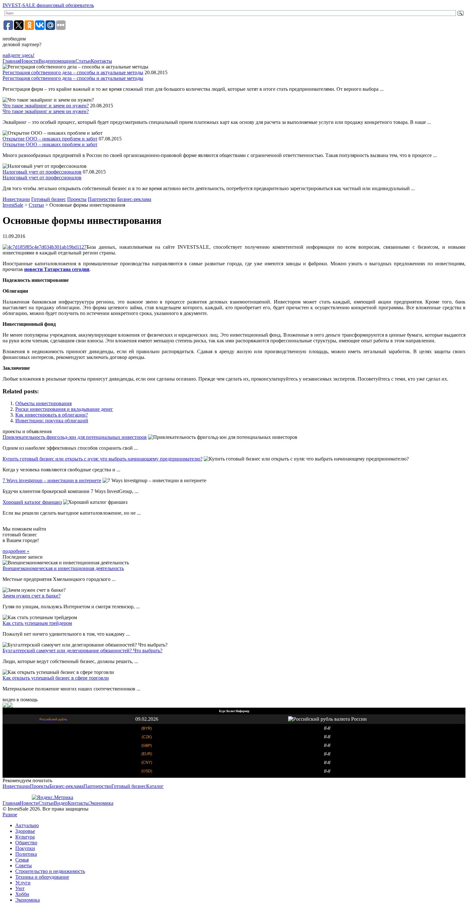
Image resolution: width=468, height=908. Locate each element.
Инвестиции (16, 199)
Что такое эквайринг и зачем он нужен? (46, 105)
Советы (23, 865)
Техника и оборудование (42, 877)
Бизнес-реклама (134, 199)
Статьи (83, 61)
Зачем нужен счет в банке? (31, 595)
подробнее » (16, 551)
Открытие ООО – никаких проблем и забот (50, 138)
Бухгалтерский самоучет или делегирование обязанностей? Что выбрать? (82, 650)
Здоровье (25, 831)
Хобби (22, 894)
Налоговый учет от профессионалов (42, 172)
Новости (29, 61)
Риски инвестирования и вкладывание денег (64, 409)
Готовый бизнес (48, 199)
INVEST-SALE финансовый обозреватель (48, 5)
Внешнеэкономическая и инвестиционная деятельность (63, 568)
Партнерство (102, 199)
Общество (26, 842)
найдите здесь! (18, 55)
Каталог (155, 786)
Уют (20, 888)
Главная (11, 61)
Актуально (27, 825)
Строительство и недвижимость (50, 871)
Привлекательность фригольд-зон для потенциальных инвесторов (75, 437)
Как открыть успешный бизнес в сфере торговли (56, 678)
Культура (25, 837)
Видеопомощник (57, 61)
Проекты (77, 199)
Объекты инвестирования (43, 403)
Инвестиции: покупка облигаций (51, 420)
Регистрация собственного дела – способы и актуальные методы (73, 72)
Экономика (101, 803)
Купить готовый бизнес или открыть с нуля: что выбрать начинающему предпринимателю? (102, 458)
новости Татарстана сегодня (56, 269)
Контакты (101, 61)
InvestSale (13, 205)
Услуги (23, 882)
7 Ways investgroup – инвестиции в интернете (52, 480)
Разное (10, 814)
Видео (60, 803)
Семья (22, 859)
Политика (26, 854)
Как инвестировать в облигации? (51, 415)
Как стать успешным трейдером (37, 623)
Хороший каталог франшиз (32, 502)
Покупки (25, 848)
